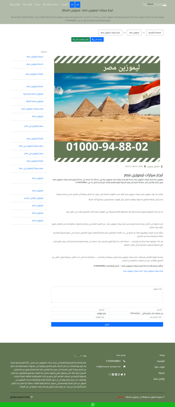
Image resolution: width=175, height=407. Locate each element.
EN (78, 4)
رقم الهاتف (101, 313)
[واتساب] (92, 405)
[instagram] (118, 374)
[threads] (109, 374)
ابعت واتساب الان (81, 39)
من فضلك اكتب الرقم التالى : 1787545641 (146, 313)
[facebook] (124, 374)
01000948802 (113, 361)
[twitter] (121, 374)
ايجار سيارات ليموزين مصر (110, 32)
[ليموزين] (80, 355)
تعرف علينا (27, 4)
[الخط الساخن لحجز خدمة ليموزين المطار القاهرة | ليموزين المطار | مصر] (154, 4)
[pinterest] (112, 374)
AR (72, 4)
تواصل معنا (15, 4)
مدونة (37, 4)
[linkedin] (115, 374)
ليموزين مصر (134, 32)
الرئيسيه (65, 4)
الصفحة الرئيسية (154, 32)
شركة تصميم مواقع (20, 397)
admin (121, 397)
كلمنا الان (98, 39)
